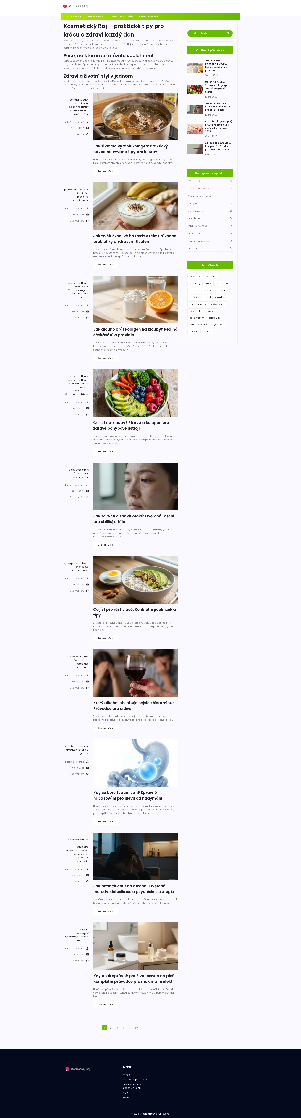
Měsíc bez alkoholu (148, 16)
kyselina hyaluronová (77, 936)
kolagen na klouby (78, 106)
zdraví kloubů (81, 297)
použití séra (82, 929)
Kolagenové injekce (96, 16)
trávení (85, 749)
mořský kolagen (197, 297)
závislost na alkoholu (77, 850)
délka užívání (81, 286)
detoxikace (82, 663)
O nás (126, 1074)
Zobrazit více (105, 171)
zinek (78, 566)
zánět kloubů (81, 390)
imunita (207, 331)
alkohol (74, 656)
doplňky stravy (197, 318)
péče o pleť (82, 469)
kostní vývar (82, 103)
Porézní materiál (73, 16)
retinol (85, 940)
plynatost (83, 753)
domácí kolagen (79, 99)
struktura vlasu (80, 570)
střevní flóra (82, 193)
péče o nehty (217, 304)
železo (85, 566)
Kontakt (127, 1097)
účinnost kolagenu (78, 290)
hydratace (83, 473)
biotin (85, 563)
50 (136, 1027)
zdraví (208, 283)
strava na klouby (79, 376)
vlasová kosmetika (199, 324)
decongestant (80, 477)
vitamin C (75, 940)
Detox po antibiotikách (122, 16)
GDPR (126, 1092)
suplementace (80, 293)
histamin (84, 656)
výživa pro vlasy (73, 563)
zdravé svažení (80, 114)
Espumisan (70, 746)
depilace (211, 311)
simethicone (73, 749)
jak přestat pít (81, 854)
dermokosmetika (198, 304)
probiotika (70, 189)
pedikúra (194, 331)
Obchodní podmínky (135, 1079)
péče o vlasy (222, 283)
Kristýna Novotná (74, 122)
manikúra (194, 290)
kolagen (223, 290)
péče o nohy (196, 311)
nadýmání (83, 746)
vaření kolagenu (79, 110)
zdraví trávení (81, 200)
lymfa (73, 473)
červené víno (81, 660)
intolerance (82, 667)
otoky (72, 469)
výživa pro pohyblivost (76, 394)
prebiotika (83, 196)
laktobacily (82, 189)
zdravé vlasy (215, 318)
